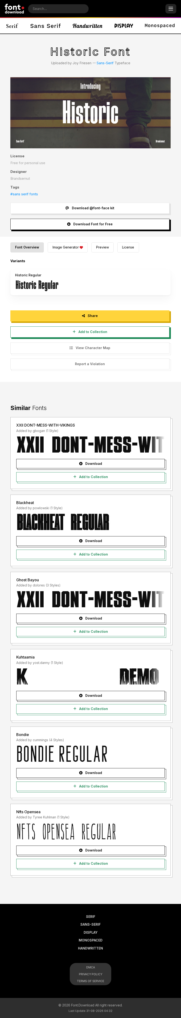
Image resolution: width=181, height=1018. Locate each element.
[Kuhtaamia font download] (90, 676)
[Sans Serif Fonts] (45, 26)
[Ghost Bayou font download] (90, 599)
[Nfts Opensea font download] (90, 831)
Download (93, 464)
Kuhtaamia (25, 657)
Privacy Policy (90, 974)
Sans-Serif (105, 63)
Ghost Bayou (27, 579)
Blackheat (25, 502)
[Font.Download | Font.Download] (14, 8)
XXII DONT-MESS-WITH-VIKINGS (45, 425)
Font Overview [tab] (27, 247)
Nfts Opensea (28, 811)
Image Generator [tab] (66, 247)
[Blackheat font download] (90, 521)
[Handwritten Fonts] (87, 26)
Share (92, 316)
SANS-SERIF (90, 924)
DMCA (90, 967)
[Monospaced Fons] (159, 26)
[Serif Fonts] (12, 26)
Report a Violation (90, 364)
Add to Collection (92, 332)
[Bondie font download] (90, 753)
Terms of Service (90, 981)
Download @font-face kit (92, 208)
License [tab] (128, 247)
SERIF (90, 917)
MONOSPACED (91, 940)
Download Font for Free (92, 224)
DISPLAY (91, 932)
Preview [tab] (102, 247)
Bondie (22, 734)
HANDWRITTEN (90, 948)
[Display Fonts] (123, 26)
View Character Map (92, 348)
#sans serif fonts (24, 194)
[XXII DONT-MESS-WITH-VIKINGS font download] (90, 444)
